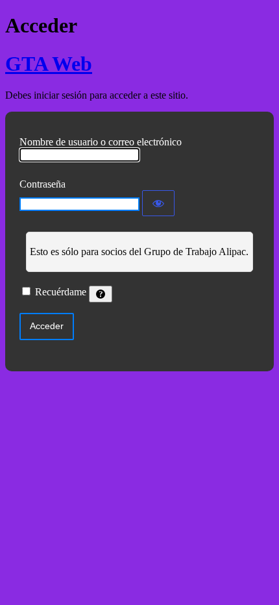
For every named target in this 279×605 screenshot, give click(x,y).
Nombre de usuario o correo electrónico (100, 141)
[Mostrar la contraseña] (158, 203)
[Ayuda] (100, 294)
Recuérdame (60, 291)
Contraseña (42, 184)
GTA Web (48, 63)
